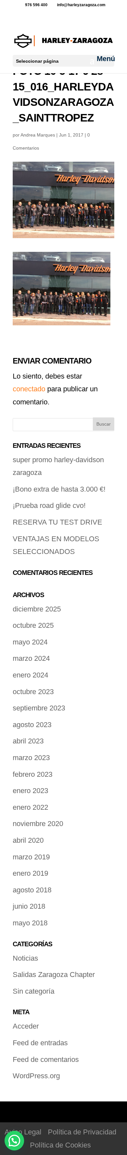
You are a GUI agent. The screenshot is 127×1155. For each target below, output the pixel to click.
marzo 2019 (31, 857)
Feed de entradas (40, 1043)
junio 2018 (29, 906)
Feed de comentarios (46, 1059)
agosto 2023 (32, 725)
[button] (14, 1140)
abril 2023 (28, 741)
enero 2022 (30, 807)
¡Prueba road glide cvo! (49, 505)
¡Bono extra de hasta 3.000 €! (59, 489)
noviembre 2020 (38, 824)
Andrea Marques (38, 135)
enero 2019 (30, 873)
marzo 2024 (31, 658)
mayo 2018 (30, 923)
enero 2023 (30, 791)
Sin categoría (33, 991)
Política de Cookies (60, 1145)
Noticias (25, 958)
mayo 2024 (30, 642)
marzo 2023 (31, 758)
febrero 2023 (32, 774)
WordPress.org (36, 1076)
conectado (29, 389)
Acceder (26, 1026)
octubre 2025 (33, 625)
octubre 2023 (33, 692)
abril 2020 (28, 840)
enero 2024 (30, 675)
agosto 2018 (32, 890)
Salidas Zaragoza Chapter (54, 974)
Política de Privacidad (82, 1132)
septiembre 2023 (39, 708)
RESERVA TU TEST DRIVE (57, 522)
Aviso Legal (23, 1132)
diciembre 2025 (37, 609)
